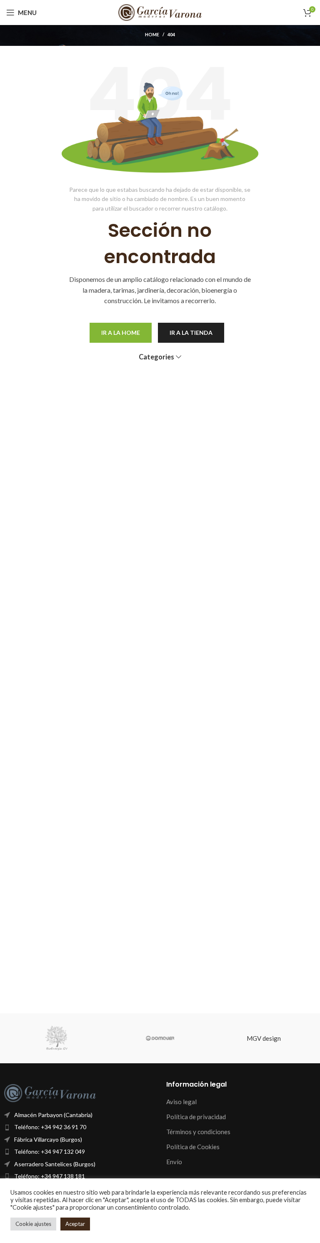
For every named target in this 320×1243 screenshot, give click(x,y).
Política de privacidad (196, 1116)
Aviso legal (181, 1101)
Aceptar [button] (75, 1223)
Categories (156, 357)
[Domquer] (160, 1038)
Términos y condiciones (198, 1131)
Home (152, 34)
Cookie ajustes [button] (33, 1223)
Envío (174, 1161)
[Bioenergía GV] (56, 1038)
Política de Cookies (193, 1146)
